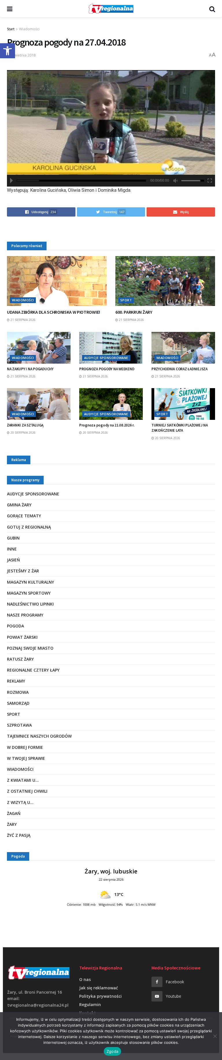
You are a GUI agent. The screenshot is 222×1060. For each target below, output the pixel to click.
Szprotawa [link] (19, 725)
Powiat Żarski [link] (22, 637)
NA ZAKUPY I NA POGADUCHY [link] (30, 369)
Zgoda (112, 1051)
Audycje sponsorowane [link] (106, 358)
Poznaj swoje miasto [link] (30, 648)
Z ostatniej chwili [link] (27, 791)
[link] (7, 50)
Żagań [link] (14, 813)
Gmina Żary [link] (19, 505)
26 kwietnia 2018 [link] (21, 55)
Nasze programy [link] (25, 615)
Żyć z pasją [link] (18, 835)
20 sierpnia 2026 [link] (23, 433)
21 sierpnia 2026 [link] (23, 320)
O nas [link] (85, 979)
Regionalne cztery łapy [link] (33, 670)
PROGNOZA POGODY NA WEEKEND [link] (106, 369)
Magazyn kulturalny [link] (30, 582)
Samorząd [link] (18, 703)
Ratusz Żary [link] (20, 659)
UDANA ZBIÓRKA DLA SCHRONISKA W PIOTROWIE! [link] (53, 312)
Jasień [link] (13, 560)
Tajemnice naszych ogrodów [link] (39, 736)
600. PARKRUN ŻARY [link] (133, 312)
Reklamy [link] (16, 681)
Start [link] (10, 29)
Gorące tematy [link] (24, 515)
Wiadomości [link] (29, 29)
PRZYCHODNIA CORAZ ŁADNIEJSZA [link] (179, 369)
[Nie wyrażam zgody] (215, 1036)
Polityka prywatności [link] (100, 996)
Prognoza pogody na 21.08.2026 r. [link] (106, 425)
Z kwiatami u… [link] (23, 780)
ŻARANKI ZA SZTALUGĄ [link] (25, 425)
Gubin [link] (13, 538)
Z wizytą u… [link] (20, 802)
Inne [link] (12, 549)
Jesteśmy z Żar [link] (23, 571)
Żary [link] (12, 824)
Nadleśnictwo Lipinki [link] (30, 604)
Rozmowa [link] (18, 692)
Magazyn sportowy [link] (29, 593)
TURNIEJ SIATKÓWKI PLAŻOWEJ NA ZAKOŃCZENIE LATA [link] (179, 428)
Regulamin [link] (90, 1004)
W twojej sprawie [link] (26, 758)
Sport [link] (126, 300)
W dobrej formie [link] (25, 747)
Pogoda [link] (15, 626)
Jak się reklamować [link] (98, 988)
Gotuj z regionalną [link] (29, 527)
